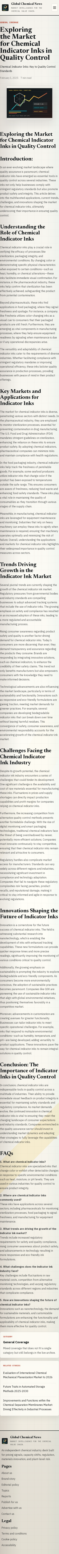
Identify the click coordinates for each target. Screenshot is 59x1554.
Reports (6, 1496)
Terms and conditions (14, 1533)
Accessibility (8, 1545)
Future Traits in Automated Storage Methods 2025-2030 (24, 1389)
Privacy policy (9, 1527)
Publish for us (9, 1502)
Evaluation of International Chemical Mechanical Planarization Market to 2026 (28, 1375)
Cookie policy (9, 1539)
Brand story (8, 1478)
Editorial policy (10, 1484)
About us (6, 1473)
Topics (5, 1490)
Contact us (7, 1513)
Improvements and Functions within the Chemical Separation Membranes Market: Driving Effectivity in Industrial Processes (28, 1405)
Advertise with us (11, 1508)
